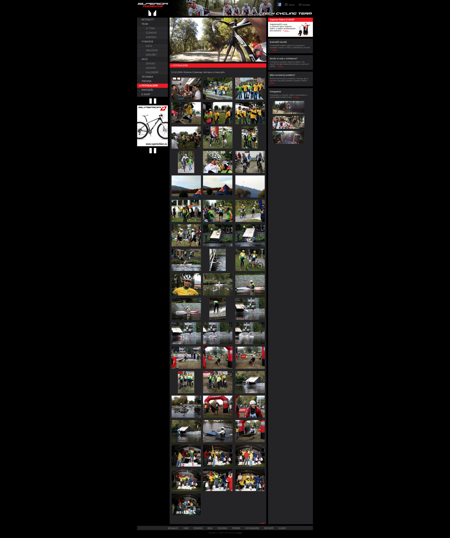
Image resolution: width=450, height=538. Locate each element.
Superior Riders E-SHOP (282, 19)
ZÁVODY (150, 63)
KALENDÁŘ (152, 72)
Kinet (239, 533)
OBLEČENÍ (152, 50)
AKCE (145, 59)
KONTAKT (151, 37)
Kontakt (306, 5)
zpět (263, 523)
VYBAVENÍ (147, 41)
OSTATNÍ (151, 68)
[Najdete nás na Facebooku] (281, 4)
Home (292, 5)
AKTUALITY (148, 19)
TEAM (145, 24)
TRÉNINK (147, 81)
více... (287, 31)
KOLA (149, 46)
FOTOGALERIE (150, 85)
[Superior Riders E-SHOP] (304, 36)
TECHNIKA (147, 76)
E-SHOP (146, 94)
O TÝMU (150, 28)
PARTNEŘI (147, 90)
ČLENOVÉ (151, 33)
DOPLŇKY (151, 55)
